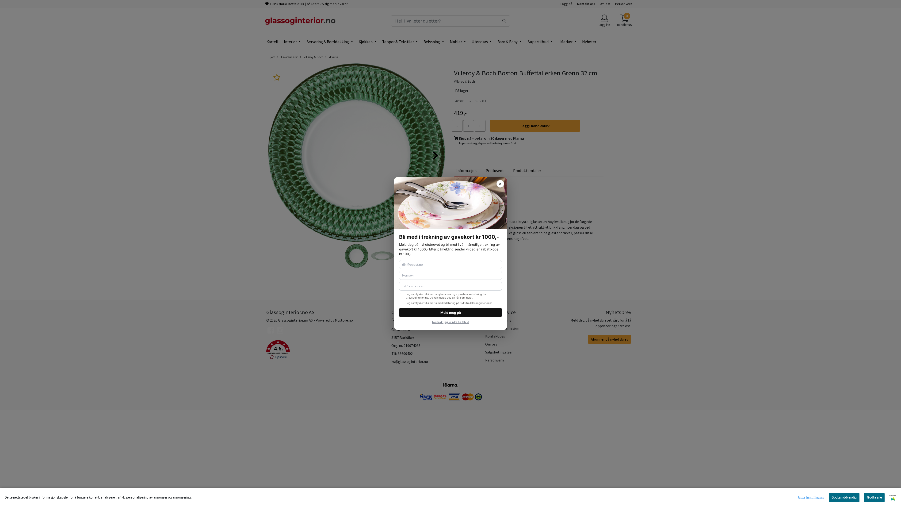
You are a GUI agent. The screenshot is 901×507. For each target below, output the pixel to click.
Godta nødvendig (844, 497)
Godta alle (874, 497)
